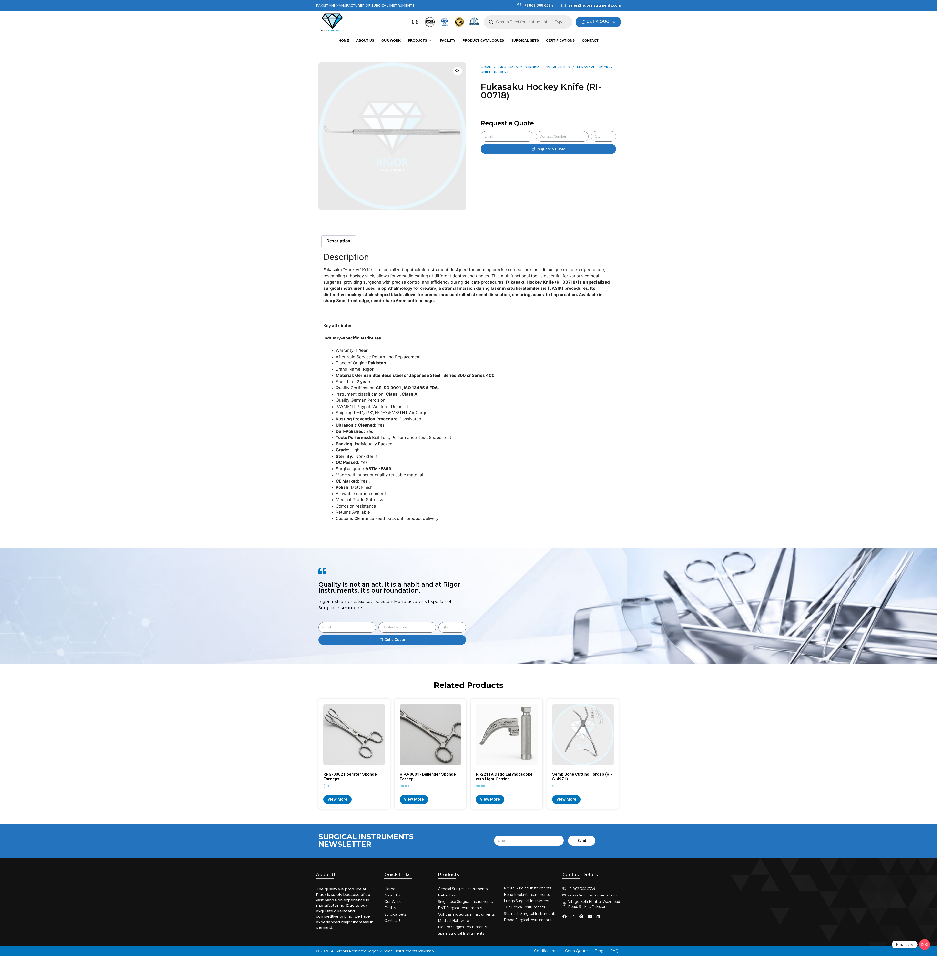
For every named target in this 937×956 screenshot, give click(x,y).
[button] (457, 71)
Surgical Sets (525, 40)
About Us (365, 40)
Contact (590, 40)
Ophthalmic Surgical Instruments (534, 67)
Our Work (391, 40)
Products (417, 40)
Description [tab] (338, 241)
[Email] (924, 944)
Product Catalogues (483, 40)
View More (337, 799)
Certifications (560, 40)
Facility (447, 40)
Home (344, 40)
